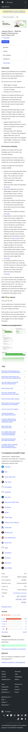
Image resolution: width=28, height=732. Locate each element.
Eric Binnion (8, 507)
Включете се (18, 684)
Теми (16, 674)
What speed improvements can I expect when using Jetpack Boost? (11, 377)
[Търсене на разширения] (17, 17)
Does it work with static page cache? (6, 426)
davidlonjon (8, 492)
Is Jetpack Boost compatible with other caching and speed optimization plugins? (9, 446)
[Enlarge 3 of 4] (11, 348)
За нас (3, 671)
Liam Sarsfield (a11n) (10, 537)
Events (17, 687)
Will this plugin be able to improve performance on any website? (10, 403)
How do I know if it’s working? (9, 409)
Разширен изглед (6, 606)
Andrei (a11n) (8, 542)
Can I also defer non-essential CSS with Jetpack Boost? (9, 383)
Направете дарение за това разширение (13, 662)
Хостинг (3, 676)
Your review (4, 632)
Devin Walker (8, 568)
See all (25, 632)
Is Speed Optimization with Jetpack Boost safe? (8, 414)
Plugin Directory (5, 6)
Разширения (18, 676)
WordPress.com (6, 697)
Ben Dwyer (8, 558)
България (8, 711)
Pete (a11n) (8, 497)
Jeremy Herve (8, 517)
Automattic (6, 37)
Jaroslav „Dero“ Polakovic (12, 522)
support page (15, 238)
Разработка (6, 59)
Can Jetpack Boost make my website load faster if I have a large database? (8, 433)
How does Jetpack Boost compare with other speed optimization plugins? (8, 420)
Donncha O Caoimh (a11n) (12, 502)
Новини (3, 674)
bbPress (4, 702)
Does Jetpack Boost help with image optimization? (8, 439)
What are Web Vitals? (7, 388)
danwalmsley (8, 487)
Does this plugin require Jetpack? (10, 398)
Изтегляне (5, 41)
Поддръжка (6, 63)
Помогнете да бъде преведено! (17, 12)
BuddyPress (5, 705)
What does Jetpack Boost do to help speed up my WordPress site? (10, 371)
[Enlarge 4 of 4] (24, 353)
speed (24, 599)
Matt (3, 699)
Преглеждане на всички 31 (20, 592)
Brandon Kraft (8, 532)
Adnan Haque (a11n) (10, 477)
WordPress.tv (5, 692)
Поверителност (6, 679)
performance (19, 599)
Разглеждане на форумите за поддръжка (13, 649)
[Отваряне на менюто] (25, 2)
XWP (6, 472)
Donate (17, 689)
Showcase (18, 671)
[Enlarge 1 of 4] (11, 330)
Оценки (5, 51)
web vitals (23, 602)
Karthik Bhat (8, 527)
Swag (17, 692)
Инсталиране (7, 55)
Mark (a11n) (8, 563)
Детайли (5, 47)
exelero (7, 512)
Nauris (6, 547)
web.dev (7, 187)
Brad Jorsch (8, 482)
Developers (4, 689)
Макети (17, 679)
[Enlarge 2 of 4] (24, 330)
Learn (3, 684)
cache (18, 596)
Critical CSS (23, 596)
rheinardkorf (8, 552)
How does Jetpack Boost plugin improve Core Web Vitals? (10, 393)
